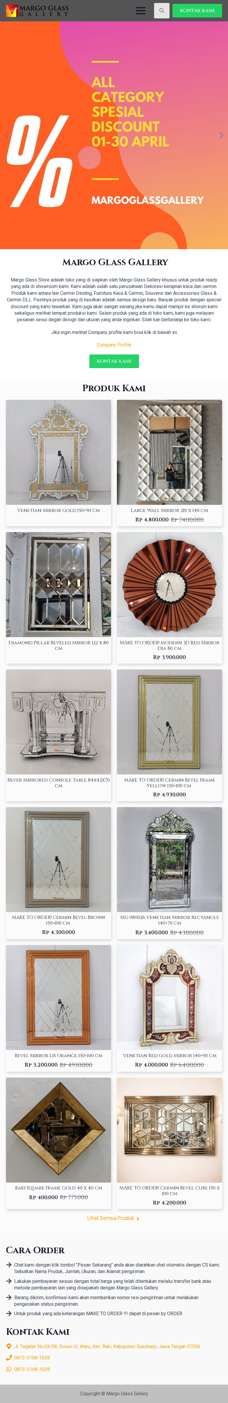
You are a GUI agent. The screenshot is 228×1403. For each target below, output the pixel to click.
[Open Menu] (140, 10)
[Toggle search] (162, 10)
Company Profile (114, 345)
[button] (7, 135)
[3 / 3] (114, 135)
